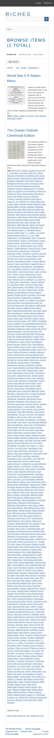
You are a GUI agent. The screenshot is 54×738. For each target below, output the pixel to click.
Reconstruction (31, 575)
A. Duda (24, 171)
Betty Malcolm (21, 215)
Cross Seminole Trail (15, 280)
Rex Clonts (35, 578)
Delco (22, 285)
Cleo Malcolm (26, 267)
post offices (40, 568)
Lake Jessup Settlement (23, 453)
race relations (37, 570)
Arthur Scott (11, 197)
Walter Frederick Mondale (29, 682)
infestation (11, 402)
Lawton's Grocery (14, 464)
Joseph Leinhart (35, 428)
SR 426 (37, 625)
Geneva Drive (19, 355)
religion (27, 578)
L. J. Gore (40, 446)
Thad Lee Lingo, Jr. (38, 648)
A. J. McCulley (12, 173)
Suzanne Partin (13, 638)
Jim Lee (22, 415)
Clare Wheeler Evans (23, 261)
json (28, 716)
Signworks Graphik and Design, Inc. (21, 612)
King (31, 443)
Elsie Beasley (17, 313)
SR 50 (13, 627)
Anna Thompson (29, 191)
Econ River (16, 303)
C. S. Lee (30, 235)
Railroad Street (13, 573)
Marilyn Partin (12, 485)
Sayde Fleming (20, 594)
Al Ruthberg (20, 176)
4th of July (16, 171)
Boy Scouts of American (21, 228)
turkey (28, 666)
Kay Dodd (29, 441)
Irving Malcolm (31, 402)
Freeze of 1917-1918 (28, 347)
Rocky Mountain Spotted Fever (19, 583)
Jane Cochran (27, 409)
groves (29, 378)
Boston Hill (34, 225)
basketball (39, 207)
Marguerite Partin (39, 482)
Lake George (33, 451)
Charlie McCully (34, 248)
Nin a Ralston (34, 524)
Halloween (23, 381)
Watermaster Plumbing (16, 687)
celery (34, 238)
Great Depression (24, 376)
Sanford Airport (32, 588)
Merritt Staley (12, 503)
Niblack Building (22, 524)
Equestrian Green (25, 316)
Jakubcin (43, 404)
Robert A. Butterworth (33, 581)
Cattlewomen (12, 238)
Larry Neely (27, 459)
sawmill (10, 594)
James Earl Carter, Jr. (15, 407)
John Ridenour (39, 425)
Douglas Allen (26, 298)
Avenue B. (11, 202)
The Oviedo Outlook (22, 651)
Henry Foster (31, 383)
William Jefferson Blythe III (17, 692)
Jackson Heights (32, 404)
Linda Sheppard (20, 472)
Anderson (19, 189)
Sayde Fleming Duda (34, 594)
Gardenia (32, 352)
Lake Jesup (37, 453)
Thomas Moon (12, 659)
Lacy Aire (10, 448)
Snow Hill (29, 617)
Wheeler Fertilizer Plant (22, 690)
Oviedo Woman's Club (33, 557)
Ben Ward (36, 210)
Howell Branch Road (33, 389)
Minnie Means (12, 511)
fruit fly (39, 350)
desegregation (18, 287)
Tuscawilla (36, 666)
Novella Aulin (23, 526)
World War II (12, 119)
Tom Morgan (39, 661)
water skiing (31, 684)
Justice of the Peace (15, 433)
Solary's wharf (12, 620)
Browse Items (26, 732)
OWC (9, 560)
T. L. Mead (19, 643)
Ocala (18, 529)
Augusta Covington (22, 199)
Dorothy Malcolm (21, 293)
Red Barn (42, 575)
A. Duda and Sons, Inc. (37, 171)
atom (9, 716)
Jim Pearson (39, 415)
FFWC (34, 321)
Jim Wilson (11, 417)
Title (17, 68)
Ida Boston (41, 394)
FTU (45, 350)
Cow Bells (21, 277)
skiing (42, 614)
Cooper (15, 274)
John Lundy (28, 425)
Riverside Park (18, 581)
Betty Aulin (11, 215)
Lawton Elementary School (17, 461)
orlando (40, 537)
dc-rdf (14, 716)
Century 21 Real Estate (29, 241)
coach (36, 272)
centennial (41, 238)
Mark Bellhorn (24, 485)
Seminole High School (21, 607)
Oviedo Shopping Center (32, 555)
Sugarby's (29, 635)
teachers (40, 646)
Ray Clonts (20, 575)
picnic (15, 568)
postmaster (11, 570)
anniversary (41, 191)
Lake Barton (33, 448)
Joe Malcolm (30, 420)
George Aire (11, 360)
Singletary (35, 614)
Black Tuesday (30, 222)
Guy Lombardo (38, 378)
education (11, 308)
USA (36, 116)
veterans (42, 116)
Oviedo (10, 539)
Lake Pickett (16, 456)
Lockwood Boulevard (25, 474)
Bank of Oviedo (20, 204)
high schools (19, 386)
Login (38, 3)
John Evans (22, 422)
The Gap (10, 651)
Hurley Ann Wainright (30, 391)
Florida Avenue (31, 326)
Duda (16, 300)
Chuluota (34, 254)
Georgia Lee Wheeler (26, 365)
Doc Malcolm (12, 290)
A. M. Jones (23, 173)
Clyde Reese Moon (25, 272)
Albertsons (20, 181)
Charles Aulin (25, 243)
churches (42, 254)
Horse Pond (19, 389)
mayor (40, 492)
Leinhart (35, 466)
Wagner (20, 679)
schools (36, 596)
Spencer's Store (22, 625)
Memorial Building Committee (33, 500)
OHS (23, 529)
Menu (9, 29)
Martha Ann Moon (23, 487)
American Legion (23, 184)
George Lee (34, 360)
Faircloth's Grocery (31, 319)
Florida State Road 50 (24, 337)
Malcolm (16, 482)
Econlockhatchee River (30, 303)
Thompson (11, 661)
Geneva (10, 355)
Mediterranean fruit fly (32, 498)
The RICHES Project (13, 729)
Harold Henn (33, 381)
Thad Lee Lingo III (23, 648)
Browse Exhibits (12, 734)
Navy (23, 521)
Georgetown (35, 363)
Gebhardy (40, 352)
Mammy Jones (25, 482)
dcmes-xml (21, 716)
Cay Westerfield (24, 238)
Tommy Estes (12, 664)
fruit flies (33, 350)
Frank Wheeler (38, 344)
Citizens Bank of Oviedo (35, 256)
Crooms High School (34, 277)
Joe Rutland (41, 420)
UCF (23, 669)
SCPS (14, 599)
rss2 (41, 716)
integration (20, 402)
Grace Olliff (21, 370)
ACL (35, 173)
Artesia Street (27, 194)
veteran (28, 672)
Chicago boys (24, 251)
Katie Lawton (19, 441)
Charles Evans (37, 243)
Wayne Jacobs (31, 687)
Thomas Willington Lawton (29, 659)
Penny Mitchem (19, 565)
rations (22, 116)
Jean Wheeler (12, 415)
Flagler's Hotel (19, 326)
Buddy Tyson (19, 233)
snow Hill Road (40, 617)
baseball (30, 207)
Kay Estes (37, 441)
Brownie (10, 233)
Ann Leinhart (17, 191)
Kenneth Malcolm (21, 443)
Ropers (10, 586)
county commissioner (27, 274)
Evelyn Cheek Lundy (15, 319)
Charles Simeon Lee (28, 246)
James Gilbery (30, 407)
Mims (43, 508)
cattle (37, 235)
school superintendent (23, 596)
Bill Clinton (33, 217)
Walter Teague (20, 684)
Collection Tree (11, 732)
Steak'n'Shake (12, 633)
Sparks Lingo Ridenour (16, 622)
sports (31, 625)
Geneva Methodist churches (36, 357)
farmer (42, 319)
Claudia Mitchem (13, 267)
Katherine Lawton (38, 435)
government (11, 370)
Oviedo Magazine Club (16, 552)
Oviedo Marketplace (34, 552)
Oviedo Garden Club (15, 547)
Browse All (11, 54)
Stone (22, 635)
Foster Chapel (25, 342)
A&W (31, 173)
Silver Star (18, 614)
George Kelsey (23, 360)
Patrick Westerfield (26, 563)
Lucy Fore (17, 479)
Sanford (23, 588)
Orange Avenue (22, 537)
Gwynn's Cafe (12, 381)
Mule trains (27, 516)
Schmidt (10, 596)
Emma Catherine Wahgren (33, 313)
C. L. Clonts (29, 233)
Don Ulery (22, 290)
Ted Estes (11, 648)
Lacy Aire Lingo (21, 448)
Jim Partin (30, 415)
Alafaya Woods (26, 178)
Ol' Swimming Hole (33, 529)
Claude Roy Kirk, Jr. (37, 264)
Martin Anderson (17, 490)
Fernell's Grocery (20, 321)
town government (25, 664)
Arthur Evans (39, 194)
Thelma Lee (38, 653)
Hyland (33, 394)
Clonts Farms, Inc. (37, 269)
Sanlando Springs (36, 591)
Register (47, 3)
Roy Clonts (27, 586)
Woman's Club (21, 700)
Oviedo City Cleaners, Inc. (28, 542)
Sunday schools (40, 635)
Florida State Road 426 (25, 334)
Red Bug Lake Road (15, 578)
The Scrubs (35, 651)
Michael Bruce (22, 505)
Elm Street (37, 311)
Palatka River (17, 560)
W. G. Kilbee (37, 677)
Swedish (30, 638)
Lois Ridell (39, 474)
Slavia (9, 617)
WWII (19, 119)
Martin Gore (29, 490)
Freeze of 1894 (13, 347)
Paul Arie (37, 563)
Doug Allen (31, 295)
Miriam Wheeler (25, 511)
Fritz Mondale (24, 350)
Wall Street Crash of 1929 (34, 679)
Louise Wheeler (24, 477)
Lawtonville (25, 464)
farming (10, 321)
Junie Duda (39, 430)
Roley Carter (37, 583)
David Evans (25, 282)
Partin (15, 563)
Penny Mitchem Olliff (34, 565)
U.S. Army (30, 116)
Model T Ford (17, 516)
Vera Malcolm (18, 672)
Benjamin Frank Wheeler (24, 212)
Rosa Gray (18, 586)
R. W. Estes (27, 570)
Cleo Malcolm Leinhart (21, 269)
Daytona (41, 282)
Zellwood (10, 703)
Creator (23, 68)
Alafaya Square (13, 178)
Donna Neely (32, 290)
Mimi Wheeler (17, 508)
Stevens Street (36, 633)
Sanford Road (22, 591)
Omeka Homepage (32, 729)
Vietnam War (37, 672)
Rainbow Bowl (33, 573)
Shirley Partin (39, 609)
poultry (19, 570)
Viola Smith (17, 674)
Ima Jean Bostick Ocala (16, 396)
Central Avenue (13, 241)
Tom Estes (20, 661)
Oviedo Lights (36, 550)
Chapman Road (13, 243)
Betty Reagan (23, 217)
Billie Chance (29, 220)
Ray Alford (11, 575)
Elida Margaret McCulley (22, 311)
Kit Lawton (21, 446)
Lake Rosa (26, 456)
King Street (38, 443)
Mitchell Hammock (20, 513)
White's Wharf (37, 690)
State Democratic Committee (27, 630)
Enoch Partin (12, 316)
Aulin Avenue (36, 199)
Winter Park (23, 697)
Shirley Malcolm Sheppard (23, 609)
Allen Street (29, 181)
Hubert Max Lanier (14, 391)
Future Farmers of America (17, 352)
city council (19, 259)
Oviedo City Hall (38, 544)
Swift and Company (19, 640)
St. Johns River (23, 627)
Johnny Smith (12, 428)
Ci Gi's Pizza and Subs (16, 256)
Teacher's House (29, 646)
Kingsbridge (12, 446)
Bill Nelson (11, 220)
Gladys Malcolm (19, 368)
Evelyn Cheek (38, 316)
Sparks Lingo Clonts (38, 620)
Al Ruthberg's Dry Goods (35, 176)
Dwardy (22, 300)
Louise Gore (12, 477)
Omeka (45, 734)
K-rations (15, 116)
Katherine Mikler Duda (29, 438)
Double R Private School (16, 295)
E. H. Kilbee (30, 300)
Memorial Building (14, 500)
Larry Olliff (37, 459)
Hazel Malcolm (19, 383)
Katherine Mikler (13, 438)
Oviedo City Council (23, 544)
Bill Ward (19, 220)
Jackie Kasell (20, 404)
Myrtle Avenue (37, 518)
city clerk (10, 259)
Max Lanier (25, 492)
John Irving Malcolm (15, 425)
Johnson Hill (23, 428)
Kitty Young (30, 446)
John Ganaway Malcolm (37, 422)
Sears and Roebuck (25, 599)
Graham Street (32, 370)
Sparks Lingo (24, 620)
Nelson (28, 521)
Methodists (11, 505)
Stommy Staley (13, 635)
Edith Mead (40, 306)
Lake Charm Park (20, 451)
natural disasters (13, 521)
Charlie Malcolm (20, 248)
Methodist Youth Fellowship (29, 503)
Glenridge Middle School (36, 368)
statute (41, 630)
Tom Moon (29, 661)
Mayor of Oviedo (13, 495)
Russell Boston (13, 588)
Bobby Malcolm (23, 225)
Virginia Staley (25, 677)
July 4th (21, 430)
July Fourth (29, 430)
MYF (29, 518)
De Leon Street (13, 285)
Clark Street (24, 264)
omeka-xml (35, 716)
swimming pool (33, 640)
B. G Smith (31, 202)
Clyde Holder (12, 272)
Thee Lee (29, 653)
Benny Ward (39, 212)
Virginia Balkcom (29, 674)
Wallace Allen (12, 682)
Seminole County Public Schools (20, 601)
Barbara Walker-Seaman (16, 207)
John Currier (12, 422)
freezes (15, 350)
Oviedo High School (32, 547)
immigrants (21, 399)
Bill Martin (43, 217)
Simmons (26, 614)
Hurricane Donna (23, 394)
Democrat (29, 285)
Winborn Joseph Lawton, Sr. (24, 695)
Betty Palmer (12, 217)
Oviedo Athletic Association (24, 539)
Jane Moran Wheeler (25, 412)
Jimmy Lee (32, 417)
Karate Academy (30, 433)
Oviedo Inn (25, 550)
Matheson (16, 492)
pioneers (31, 568)
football (36, 339)
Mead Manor (18, 498)
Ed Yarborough (18, 306)
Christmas (26, 254)
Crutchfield (28, 280)
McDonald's (25, 495)
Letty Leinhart (30, 469)
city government (30, 259)
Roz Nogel (36, 586)
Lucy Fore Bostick (28, 479)
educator (19, 308)
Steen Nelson (24, 633)
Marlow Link (35, 485)
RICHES (18, 14)
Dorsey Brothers (35, 293)
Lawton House (34, 461)
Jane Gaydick (38, 409)
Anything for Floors (14, 194)
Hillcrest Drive (29, 386)
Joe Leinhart (19, 420)
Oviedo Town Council (15, 557)
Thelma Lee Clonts (14, 656)
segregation (38, 599)
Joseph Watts (12, 430)
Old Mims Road (39, 531)
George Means (24, 363)
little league (31, 472)
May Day (34, 492)
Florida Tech (38, 337)
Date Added (33, 68)
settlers (33, 607)
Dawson (34, 282)
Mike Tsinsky (33, 505)
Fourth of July (26, 344)
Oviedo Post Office (14, 555)
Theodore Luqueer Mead (32, 656)
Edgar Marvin (30, 306)
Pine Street (22, 568)
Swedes (23, 638)
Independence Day (34, 399)
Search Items (38, 54)
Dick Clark (39, 287)
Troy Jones (21, 666)
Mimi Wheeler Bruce (32, 508)
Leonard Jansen (17, 469)
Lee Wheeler (26, 466)
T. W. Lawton (29, 643)
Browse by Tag (24, 54)
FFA (29, 321)
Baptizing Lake (40, 204)
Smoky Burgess (19, 617)
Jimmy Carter (21, 417)
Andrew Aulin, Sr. (30, 189)
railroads (23, 573)
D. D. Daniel (38, 280)
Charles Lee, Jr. (13, 246)
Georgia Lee (12, 365)
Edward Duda (28, 308)
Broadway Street (34, 230)
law (42, 459)
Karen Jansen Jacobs (22, 435)
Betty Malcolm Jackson (37, 215)
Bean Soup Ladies (14, 210)
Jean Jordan (39, 412)
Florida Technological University (19, 339)
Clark (17, 264)
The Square (20, 653)
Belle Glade (27, 210)
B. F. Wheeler (21, 202)
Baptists (30, 204)
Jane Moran (11, 412)
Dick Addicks (29, 287)
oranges (32, 537)
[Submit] (46, 19)
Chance (42, 241)
